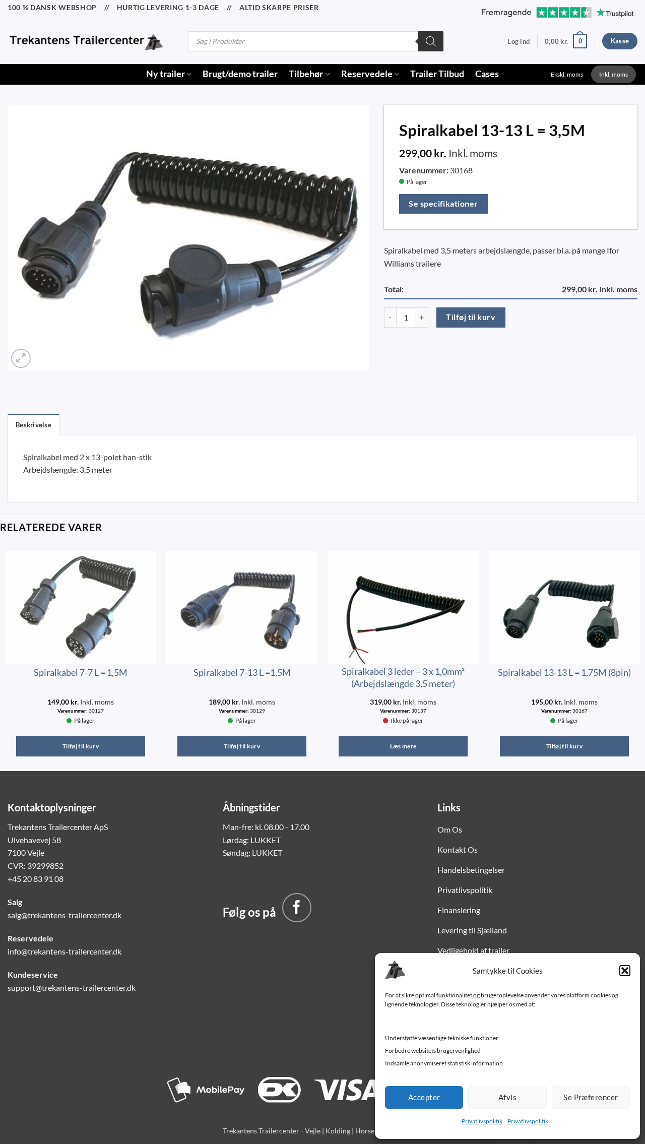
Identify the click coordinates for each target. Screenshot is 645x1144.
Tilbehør (306, 74)
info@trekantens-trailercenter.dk (64, 951)
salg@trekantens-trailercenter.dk (64, 915)
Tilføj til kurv (470, 317)
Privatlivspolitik (482, 1121)
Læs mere (403, 746)
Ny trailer (165, 74)
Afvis (507, 1097)
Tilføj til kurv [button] (80, 746)
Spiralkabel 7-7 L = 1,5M (80, 672)
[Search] (430, 41)
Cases (487, 74)
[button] (625, 971)
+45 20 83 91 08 (35, 878)
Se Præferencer (590, 1097)
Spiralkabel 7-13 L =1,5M (242, 672)
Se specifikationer (443, 203)
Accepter (424, 1097)
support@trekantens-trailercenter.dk (72, 987)
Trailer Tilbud (437, 74)
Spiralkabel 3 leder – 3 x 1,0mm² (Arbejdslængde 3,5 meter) (403, 677)
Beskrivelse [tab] (33, 425)
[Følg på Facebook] (296, 907)
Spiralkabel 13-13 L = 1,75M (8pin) (564, 672)
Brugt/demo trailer (240, 74)
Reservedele (367, 74)
